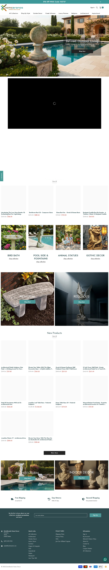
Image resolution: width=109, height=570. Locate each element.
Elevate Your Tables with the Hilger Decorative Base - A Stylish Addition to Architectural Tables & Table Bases (40, 368)
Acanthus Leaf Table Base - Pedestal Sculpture (39, 403)
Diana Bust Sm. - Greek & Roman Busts (68, 212)
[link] (13, 148)
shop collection (13, 171)
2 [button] (54, 73)
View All (54, 181)
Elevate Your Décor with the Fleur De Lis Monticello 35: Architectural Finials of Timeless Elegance (40, 439)
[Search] (97, 7)
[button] (7, 45)
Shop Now (82, 53)
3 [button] (56, 73)
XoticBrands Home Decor (13, 567)
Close (100, 1)
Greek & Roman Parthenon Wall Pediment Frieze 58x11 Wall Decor (66, 368)
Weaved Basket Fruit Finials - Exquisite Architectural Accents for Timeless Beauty (95, 403)
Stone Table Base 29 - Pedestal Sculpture (65, 403)
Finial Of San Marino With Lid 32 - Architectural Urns (11, 403)
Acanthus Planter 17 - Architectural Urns (13, 438)
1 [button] (52, 73)
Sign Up (95, 515)
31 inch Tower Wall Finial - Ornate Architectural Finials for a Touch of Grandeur (94, 368)
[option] (54, 46)
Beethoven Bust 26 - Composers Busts (41, 212)
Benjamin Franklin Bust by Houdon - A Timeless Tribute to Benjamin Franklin (94, 213)
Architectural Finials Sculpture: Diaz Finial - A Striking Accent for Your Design (12, 368)
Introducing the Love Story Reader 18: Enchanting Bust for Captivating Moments (13, 213)
